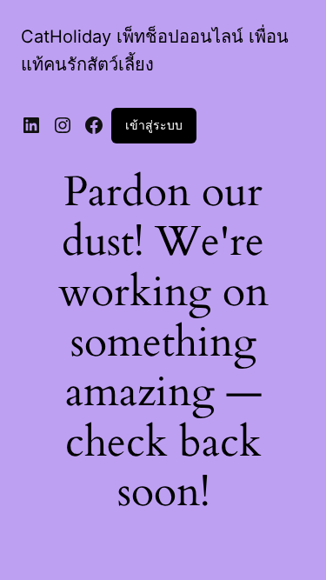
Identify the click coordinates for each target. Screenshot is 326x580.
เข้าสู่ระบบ (154, 124)
